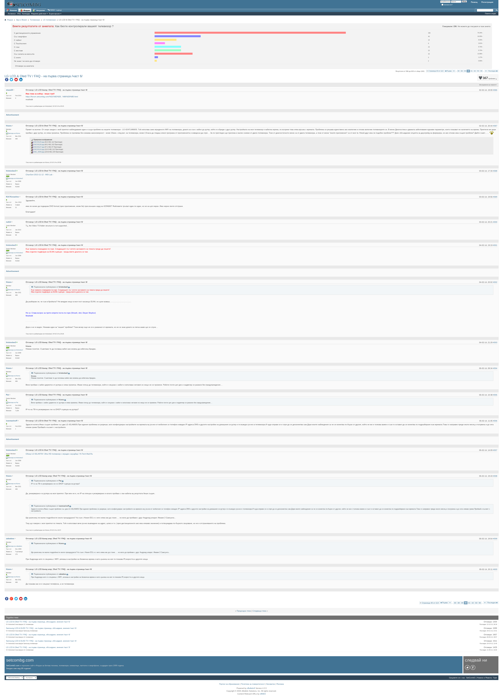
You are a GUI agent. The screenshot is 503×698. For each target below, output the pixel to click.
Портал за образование (229, 684)
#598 (495, 476)
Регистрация (487, 2)
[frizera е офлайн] (13, 133)
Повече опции (490, 14)
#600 (495, 569)
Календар (26, 14)
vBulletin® (251, 688)
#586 (495, 90)
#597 (495, 450)
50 (478, 71)
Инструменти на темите (487, 85)
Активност (12, 14)
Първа (449, 71)
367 (489, 78)
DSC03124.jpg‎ (39, 149)
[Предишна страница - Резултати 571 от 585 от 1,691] (454, 71)
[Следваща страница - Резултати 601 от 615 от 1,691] (486, 71)
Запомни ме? (448, 5)
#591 (495, 245)
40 (468, 71)
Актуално (40, 10)
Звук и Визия (21, 20)
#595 (495, 395)
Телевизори (35, 20)
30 (458, 71)
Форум (26, 10)
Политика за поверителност (253, 684)
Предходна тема (244, 611)
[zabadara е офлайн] (14, 546)
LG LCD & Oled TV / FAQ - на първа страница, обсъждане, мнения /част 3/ (38, 647)
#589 (495, 197)
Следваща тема (259, 611)
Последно (492, 71)
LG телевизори (49, 20)
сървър (58, 10)
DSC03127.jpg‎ (39, 147)
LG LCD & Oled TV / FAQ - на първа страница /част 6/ (44, 76)
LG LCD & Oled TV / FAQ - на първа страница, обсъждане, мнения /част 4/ (38, 635)
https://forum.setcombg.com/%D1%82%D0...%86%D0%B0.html (52, 97)
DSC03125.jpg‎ (39, 142)
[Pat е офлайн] (12, 402)
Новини (13, 10)
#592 (495, 282)
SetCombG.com (12, 665)
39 (465, 71)
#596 (495, 421)
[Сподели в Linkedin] (21, 80)
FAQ (19, 14)
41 (471, 71)
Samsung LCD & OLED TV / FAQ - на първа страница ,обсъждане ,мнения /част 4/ (41, 641)
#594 (495, 368)
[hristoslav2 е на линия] (14, 178)
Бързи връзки (54, 14)
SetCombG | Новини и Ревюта (479, 678)
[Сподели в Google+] (11, 599)
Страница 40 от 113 (435, 71)
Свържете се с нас (457, 678)
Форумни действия (38, 14)
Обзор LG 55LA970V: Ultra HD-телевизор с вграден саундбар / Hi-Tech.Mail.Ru (59, 454)
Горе (495, 678)
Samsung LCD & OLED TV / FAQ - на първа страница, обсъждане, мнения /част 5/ (41, 628)
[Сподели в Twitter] (11, 80)
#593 (495, 342)
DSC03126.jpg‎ (39, 144)
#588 (495, 171)
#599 (495, 539)
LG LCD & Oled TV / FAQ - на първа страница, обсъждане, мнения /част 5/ (38, 622)
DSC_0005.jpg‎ (39, 152)
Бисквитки (270, 684)
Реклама (280, 684)
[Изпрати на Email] (16, 80)
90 (481, 71)
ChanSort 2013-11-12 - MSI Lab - (39, 175)
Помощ (474, 2)
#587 (495, 126)
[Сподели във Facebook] (7, 80)
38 (462, 71)
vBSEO (263, 694)
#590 (495, 222)
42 (475, 71)
